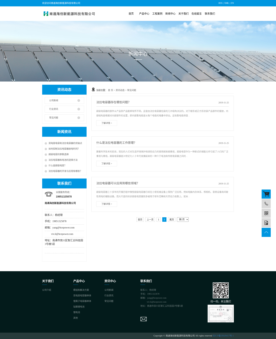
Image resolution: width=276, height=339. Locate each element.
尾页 (171, 219)
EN (232, 3)
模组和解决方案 (81, 290)
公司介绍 (46, 290)
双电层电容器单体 (82, 295)
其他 (75, 318)
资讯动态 (120, 90)
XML (226, 3)
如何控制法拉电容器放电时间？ (64, 149)
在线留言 (197, 13)
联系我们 (210, 13)
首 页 (110, 90)
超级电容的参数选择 (59, 154)
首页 (131, 13)
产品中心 (144, 13)
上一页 (150, 219)
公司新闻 (53, 100)
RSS (220, 3)
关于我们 (183, 13)
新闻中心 (170, 13)
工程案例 (157, 13)
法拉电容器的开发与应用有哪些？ (65, 171)
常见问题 (53, 117)
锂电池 (76, 312)
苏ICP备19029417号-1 (223, 336)
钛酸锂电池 (78, 306)
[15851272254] (266, 203)
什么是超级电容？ (57, 165)
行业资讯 (53, 109)
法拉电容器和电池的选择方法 (63, 160)
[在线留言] (266, 222)
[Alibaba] (266, 194)
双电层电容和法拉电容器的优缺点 (65, 143)
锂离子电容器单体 (82, 301)
